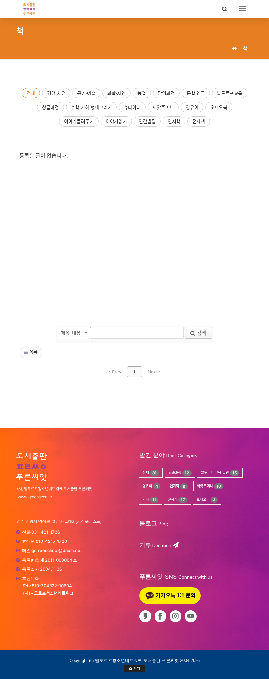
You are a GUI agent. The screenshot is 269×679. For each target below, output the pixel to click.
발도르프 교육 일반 (219, 472)
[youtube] (192, 616)
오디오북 (218, 107)
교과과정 (178, 472)
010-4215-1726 (51, 541)
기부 (155, 545)
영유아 (192, 107)
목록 (33, 352)
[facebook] (162, 616)
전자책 (198, 121)
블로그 (148, 523)
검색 (202, 333)
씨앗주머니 (163, 107)
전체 (31, 93)
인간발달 (147, 121)
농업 (141, 93)
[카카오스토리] (146, 616)
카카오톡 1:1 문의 (175, 595)
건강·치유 (56, 93)
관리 (137, 668)
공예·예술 (86, 93)
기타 (149, 499)
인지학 (174, 121)
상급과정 (50, 107)
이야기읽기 (116, 121)
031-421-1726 (45, 532)
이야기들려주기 (79, 121)
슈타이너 (132, 107)
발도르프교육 (229, 93)
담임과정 (166, 93)
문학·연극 (196, 93)
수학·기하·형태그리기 (91, 107)
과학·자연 (116, 93)
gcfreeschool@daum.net (56, 550)
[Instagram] (177, 616)
